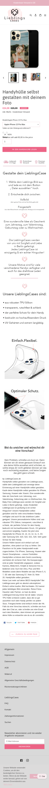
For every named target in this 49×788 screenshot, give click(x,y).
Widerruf (8, 674)
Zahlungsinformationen (14, 716)
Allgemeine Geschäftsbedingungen (19, 680)
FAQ (6, 703)
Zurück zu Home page (26, 634)
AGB (7, 668)
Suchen (8, 722)
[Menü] (45, 15)
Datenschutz (10, 661)
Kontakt (8, 710)
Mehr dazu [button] (8, 784)
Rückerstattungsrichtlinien (16, 687)
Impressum (9, 655)
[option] (13, 77)
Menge (5, 137)
